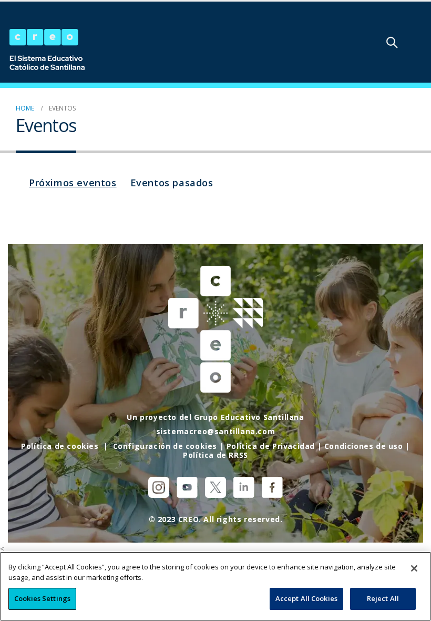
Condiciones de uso (363, 446)
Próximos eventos (73, 182)
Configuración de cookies (165, 446)
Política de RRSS (215, 455)
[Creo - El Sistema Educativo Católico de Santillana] (47, 50)
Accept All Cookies (306, 598)
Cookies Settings (42, 598)
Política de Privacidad (271, 446)
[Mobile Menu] (420, 42)
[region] (215, 586)
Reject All (383, 598)
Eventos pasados (171, 182)
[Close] (414, 568)
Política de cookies (59, 446)
